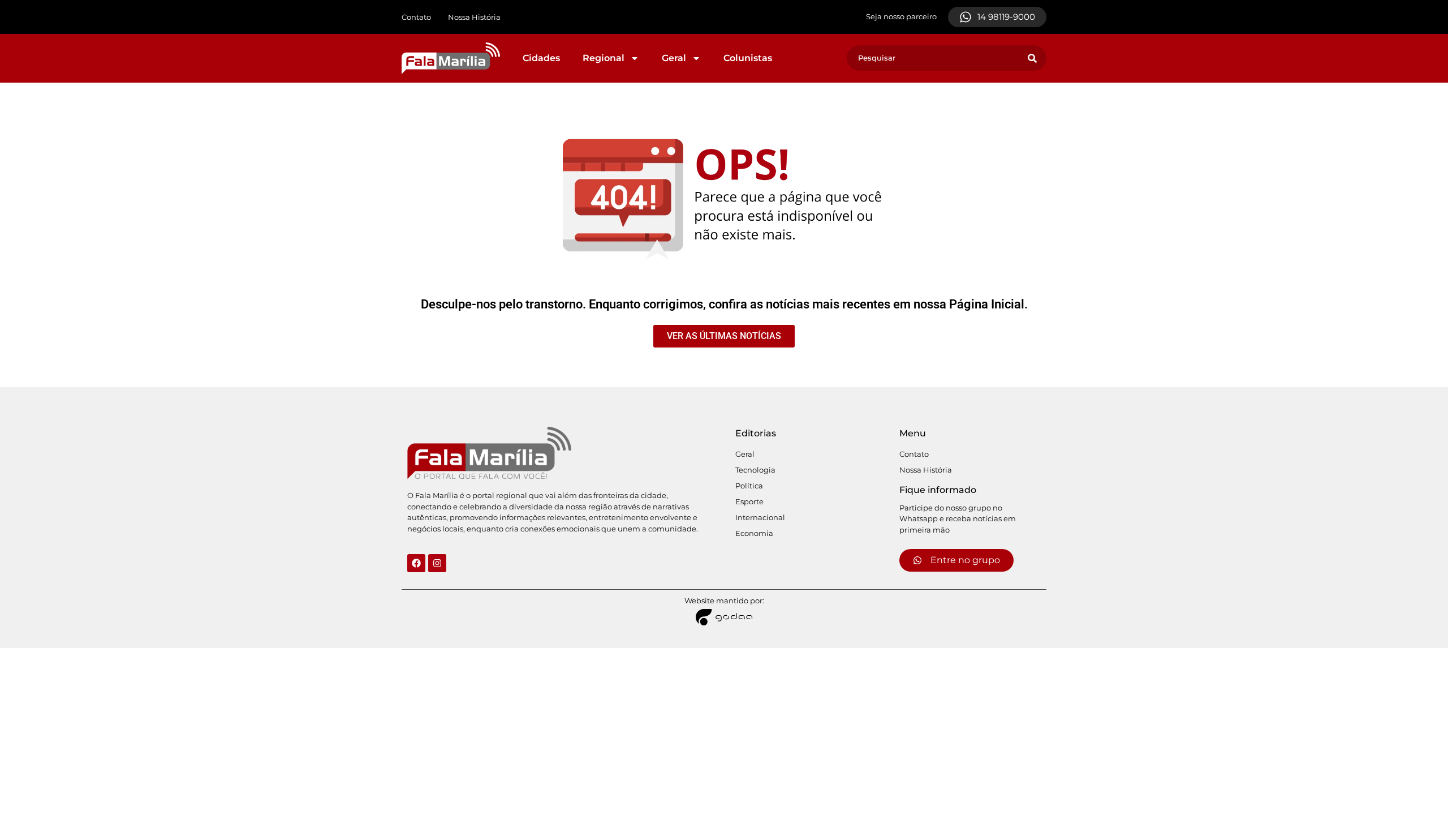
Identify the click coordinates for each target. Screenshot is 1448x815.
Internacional (760, 517)
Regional (603, 58)
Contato (416, 17)
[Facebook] (416, 563)
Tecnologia (755, 469)
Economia (754, 533)
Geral (674, 58)
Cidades (541, 58)
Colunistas (747, 58)
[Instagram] (437, 563)
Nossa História (474, 17)
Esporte (749, 501)
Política (749, 485)
